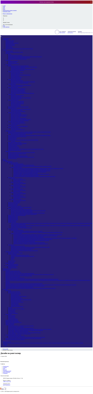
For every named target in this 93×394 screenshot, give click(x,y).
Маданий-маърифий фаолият (12, 265)
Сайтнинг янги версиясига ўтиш (46, 2)
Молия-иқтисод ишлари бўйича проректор (17, 58)
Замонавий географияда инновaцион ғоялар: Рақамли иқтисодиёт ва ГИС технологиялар (32, 239)
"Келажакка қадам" (7, 268)
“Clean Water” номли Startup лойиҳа (18, 226)
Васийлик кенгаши (12, 62)
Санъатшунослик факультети (14, 79)
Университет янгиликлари (8, 342)
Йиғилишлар (26, 342)
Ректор (9, 54)
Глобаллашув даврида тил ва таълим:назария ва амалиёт (25, 173)
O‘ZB (4, 5)
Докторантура (11, 244)
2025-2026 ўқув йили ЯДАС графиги (16, 308)
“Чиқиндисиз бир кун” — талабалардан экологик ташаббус (21, 325)
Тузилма (5, 49)
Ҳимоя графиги (16, 181)
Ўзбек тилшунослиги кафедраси (18, 89)
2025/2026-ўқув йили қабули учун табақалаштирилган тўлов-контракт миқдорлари (23, 338)
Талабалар (5, 289)
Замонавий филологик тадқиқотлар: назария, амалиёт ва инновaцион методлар (30, 243)
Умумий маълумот (10, 41)
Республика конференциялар (17, 163)
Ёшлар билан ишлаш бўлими (14, 150)
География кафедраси (15, 124)
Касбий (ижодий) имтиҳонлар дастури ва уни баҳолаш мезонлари (20, 273)
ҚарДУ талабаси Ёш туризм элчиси (16, 327)
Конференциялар (39, 342)
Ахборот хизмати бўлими (13, 147)
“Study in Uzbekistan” (10, 323)
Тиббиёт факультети (12, 125)
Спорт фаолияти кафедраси (17, 86)
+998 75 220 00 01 (62, 32)
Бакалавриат (8, 290)
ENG (4, 9)
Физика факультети (12, 108)
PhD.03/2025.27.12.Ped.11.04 (17, 182)
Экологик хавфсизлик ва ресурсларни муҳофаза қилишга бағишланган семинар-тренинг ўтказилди (29, 329)
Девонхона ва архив (12, 145)
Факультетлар (8, 64)
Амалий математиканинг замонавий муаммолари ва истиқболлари (27, 231)
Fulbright (12, 257)
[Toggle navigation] (1, 36)
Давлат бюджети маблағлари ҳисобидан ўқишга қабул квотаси (24, 250)
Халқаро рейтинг (12, 260)
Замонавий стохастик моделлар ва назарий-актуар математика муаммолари (29, 171)
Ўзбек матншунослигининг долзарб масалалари (23, 165)
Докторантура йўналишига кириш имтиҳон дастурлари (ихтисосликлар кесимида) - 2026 (30, 247)
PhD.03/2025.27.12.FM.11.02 (17, 189)
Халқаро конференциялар (16, 167)
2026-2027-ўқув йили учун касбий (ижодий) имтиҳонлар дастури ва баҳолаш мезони (24, 283)
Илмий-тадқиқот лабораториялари (15, 208)
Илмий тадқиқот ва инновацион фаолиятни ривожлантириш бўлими (23, 139)
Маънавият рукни (12, 266)
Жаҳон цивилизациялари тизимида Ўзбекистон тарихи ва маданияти (28, 236)
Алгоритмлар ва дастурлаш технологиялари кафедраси (23, 69)
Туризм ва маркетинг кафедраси (18, 129)
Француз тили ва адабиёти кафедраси (19, 114)
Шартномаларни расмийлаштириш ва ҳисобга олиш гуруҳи (21, 157)
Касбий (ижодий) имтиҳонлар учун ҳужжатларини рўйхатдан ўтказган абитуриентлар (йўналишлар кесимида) (30, 274)
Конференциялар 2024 (13, 228)
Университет (6, 39)
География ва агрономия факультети (16, 121)
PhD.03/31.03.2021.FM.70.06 (17, 195)
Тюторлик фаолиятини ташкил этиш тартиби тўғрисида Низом (19, 48)
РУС (4, 8)
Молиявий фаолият (10, 263)
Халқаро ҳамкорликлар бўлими (15, 144)
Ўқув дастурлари (12, 312)
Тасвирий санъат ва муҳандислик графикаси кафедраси (23, 81)
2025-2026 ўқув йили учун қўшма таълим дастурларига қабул (19, 275)
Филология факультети (13, 87)
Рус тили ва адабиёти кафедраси (18, 90)
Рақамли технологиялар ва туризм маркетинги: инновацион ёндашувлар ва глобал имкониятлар (34, 176)
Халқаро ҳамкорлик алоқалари (12, 251)
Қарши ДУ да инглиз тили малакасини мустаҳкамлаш (22, 256)
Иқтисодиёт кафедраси (16, 128)
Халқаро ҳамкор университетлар (15, 252)
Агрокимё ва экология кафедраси (18, 122)
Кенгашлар (8, 60)
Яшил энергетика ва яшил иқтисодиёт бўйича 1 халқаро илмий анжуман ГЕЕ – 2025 (31, 169)
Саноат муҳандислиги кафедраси (18, 111)
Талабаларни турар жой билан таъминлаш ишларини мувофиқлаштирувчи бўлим (26, 149)
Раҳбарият (8, 53)
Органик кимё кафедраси (16, 77)
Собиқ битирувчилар (10, 44)
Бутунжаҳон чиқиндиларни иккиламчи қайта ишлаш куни (21, 328)
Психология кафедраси (16, 105)
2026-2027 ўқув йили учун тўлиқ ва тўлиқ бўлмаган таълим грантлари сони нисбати (26, 337)
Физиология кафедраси (16, 78)
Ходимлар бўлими (12, 138)
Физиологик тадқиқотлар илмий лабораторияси (21, 209)
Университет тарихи (10, 40)
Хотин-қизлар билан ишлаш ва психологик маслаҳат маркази (21, 152)
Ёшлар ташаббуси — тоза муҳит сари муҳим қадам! (19, 333)
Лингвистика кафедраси (16, 113)
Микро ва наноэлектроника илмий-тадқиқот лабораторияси (24, 214)
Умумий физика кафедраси (16, 110)
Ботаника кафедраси (15, 73)
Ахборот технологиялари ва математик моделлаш (24, 241)
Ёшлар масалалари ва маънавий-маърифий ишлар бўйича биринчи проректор (25, 56)
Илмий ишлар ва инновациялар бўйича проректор (19, 57)
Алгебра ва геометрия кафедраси (18, 68)
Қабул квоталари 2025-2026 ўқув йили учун (15, 277)
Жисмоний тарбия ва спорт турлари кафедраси (21, 85)
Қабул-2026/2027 (6, 270)
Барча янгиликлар (7, 341)
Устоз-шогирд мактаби (13, 203)
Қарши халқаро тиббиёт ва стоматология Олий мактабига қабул (19, 287)
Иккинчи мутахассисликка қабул (13, 276)
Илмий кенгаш (11, 177)
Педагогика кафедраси (16, 104)
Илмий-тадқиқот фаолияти (14, 202)
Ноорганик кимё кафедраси (17, 72)
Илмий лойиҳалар (12, 222)
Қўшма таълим (11, 262)
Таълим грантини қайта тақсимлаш (13, 335)
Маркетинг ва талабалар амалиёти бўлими (17, 143)
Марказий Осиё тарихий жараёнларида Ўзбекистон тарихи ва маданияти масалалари (31, 170)
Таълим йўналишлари (13, 313)
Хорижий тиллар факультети (14, 112)
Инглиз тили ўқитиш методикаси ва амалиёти (21, 119)
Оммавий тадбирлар (19, 342)
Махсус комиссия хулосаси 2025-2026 (16, 336)
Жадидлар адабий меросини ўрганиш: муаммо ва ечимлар (26, 175)
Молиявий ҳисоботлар (13, 264)
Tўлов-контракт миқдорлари (12, 320)
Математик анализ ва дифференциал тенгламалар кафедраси (24, 66)
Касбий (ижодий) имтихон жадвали (13, 272)
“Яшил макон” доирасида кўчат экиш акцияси (18, 331)
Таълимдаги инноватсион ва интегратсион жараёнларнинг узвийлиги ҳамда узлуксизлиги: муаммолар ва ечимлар (38, 168)
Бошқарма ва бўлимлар (11, 130)
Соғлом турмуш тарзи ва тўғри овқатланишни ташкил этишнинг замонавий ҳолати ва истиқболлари (35, 235)
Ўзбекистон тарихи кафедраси (17, 95)
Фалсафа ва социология (16, 98)
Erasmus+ (13, 258)
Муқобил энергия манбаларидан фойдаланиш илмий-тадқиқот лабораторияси (28, 212)
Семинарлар (45, 342)
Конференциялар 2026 (13, 216)
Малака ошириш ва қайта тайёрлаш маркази (17, 155)
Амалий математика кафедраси (17, 70)
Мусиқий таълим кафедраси (17, 80)
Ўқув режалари (11, 311)
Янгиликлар (5, 340)
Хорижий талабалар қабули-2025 (13, 271)
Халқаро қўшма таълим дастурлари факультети (18, 106)
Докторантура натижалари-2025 (18, 246)
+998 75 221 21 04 (7, 381)
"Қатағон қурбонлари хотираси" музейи (14, 52)
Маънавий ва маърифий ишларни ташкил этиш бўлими (20, 133)
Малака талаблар (11, 309)
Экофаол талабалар (10, 324)
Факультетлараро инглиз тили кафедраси (19, 120)
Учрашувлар (32, 342)
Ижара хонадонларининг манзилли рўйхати (15, 339)
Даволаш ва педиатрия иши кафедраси (19, 126)
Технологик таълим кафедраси (17, 101)
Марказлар (8, 151)
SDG (4, 159)
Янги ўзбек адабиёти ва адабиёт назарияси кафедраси (22, 93)
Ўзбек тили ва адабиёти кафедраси (18, 92)
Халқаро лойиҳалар (12, 254)
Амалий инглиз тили (15, 117)
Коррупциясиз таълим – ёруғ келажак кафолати (21, 207)
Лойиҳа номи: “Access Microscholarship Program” (21, 227)
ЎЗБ (4, 7)
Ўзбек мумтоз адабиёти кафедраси (18, 88)
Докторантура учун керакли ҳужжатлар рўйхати (21, 249)
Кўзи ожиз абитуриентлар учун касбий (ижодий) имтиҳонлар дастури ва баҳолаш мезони (25, 285)
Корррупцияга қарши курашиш (12, 321)
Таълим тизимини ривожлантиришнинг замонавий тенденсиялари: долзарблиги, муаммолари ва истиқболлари (37, 234)
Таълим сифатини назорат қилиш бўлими (17, 136)
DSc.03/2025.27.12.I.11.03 (16, 199)
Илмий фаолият (9, 161)
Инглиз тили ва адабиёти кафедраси (18, 118)
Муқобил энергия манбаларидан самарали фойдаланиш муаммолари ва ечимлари (31, 240)
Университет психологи (13, 146)
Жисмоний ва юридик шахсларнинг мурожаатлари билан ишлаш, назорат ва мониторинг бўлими (29, 131)
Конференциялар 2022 (13, 217)
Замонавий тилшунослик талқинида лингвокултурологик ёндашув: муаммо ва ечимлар (32, 166)
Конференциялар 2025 (13, 162)
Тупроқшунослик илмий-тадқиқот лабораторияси (21, 211)
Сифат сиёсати (9, 46)
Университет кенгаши (13, 61)
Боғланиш (5, 344)
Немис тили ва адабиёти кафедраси (18, 116)
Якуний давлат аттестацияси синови (13, 322)
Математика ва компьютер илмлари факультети (18, 65)
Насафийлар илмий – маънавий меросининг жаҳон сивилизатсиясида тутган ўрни (31, 174)
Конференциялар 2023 (13, 218)
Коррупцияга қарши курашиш (14, 142)
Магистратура (9, 314)
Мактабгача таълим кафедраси (17, 103)
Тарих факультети (12, 94)
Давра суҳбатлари (52, 342)
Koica (12, 259)
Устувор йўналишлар (12, 267)
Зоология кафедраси (15, 76)
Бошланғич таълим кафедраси (17, 102)
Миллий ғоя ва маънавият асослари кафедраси (21, 97)
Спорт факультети (12, 84)
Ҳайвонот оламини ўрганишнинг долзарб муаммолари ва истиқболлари (29, 242)
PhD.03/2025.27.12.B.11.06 (16, 185)
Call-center (8, 282)
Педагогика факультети (13, 100)
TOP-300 (10, 307)
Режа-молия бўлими (12, 137)
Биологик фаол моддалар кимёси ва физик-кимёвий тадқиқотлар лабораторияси (28, 210)
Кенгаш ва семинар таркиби (19, 179)
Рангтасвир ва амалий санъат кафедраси (19, 82)
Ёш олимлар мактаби (12, 204)
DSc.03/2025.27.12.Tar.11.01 (17, 192)
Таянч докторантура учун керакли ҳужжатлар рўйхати (22, 248)
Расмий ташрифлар (60, 342)
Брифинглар (67, 342)
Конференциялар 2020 (13, 219)
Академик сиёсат (9, 47)
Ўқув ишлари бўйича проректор (15, 55)
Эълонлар (72, 342)
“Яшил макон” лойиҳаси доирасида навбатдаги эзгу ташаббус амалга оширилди (25, 330)
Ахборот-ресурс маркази (13, 154)
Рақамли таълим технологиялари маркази (17, 153)
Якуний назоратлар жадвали (14, 292)
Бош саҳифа (7, 38)
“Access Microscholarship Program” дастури (20, 255)
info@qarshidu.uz (70, 32)
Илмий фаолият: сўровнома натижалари (17, 215)
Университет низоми (10, 45)
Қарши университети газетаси (14, 206)
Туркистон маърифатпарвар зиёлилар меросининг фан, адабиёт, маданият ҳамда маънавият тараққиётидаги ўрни (38, 232)
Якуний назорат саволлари (14, 291)
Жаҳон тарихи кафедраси (16, 96)
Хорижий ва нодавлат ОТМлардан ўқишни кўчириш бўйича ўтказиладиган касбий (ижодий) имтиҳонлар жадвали (30, 288)
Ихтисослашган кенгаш (13, 63)
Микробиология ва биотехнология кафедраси (21, 74)
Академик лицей (9, 51)
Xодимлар (13, 141)
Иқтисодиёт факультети (13, 127)
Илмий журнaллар (12, 220)
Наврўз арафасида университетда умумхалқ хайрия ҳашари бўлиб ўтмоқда (24, 332)
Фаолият (5, 160)
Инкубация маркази (12, 158)
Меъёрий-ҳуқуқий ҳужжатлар (12, 43)
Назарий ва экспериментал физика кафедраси (21, 109)
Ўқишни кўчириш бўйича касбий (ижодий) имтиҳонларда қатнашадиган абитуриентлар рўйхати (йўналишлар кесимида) (32, 279)
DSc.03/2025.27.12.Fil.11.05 (16, 178)
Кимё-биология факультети (14, 71)
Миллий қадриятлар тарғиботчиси (18, 134)
